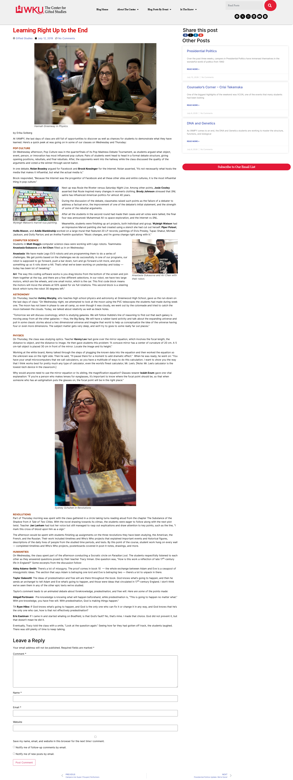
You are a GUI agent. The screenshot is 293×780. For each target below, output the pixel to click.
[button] (185, 35)
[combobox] (244, 5)
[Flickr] (265, 16)
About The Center (126, 9)
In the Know (187, 9)
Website (17, 722)
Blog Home (102, 9)
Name (17, 692)
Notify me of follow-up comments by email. (41, 747)
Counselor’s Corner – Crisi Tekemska (215, 87)
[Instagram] (248, 16)
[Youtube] (259, 16)
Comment (19, 654)
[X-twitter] (242, 16)
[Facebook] (237, 16)
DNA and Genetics (201, 123)
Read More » (193, 69)
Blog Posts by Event (158, 9)
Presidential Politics (202, 51)
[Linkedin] (253, 16)
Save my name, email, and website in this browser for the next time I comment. (58, 741)
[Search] (270, 5)
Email (17, 707)
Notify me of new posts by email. (35, 754)
